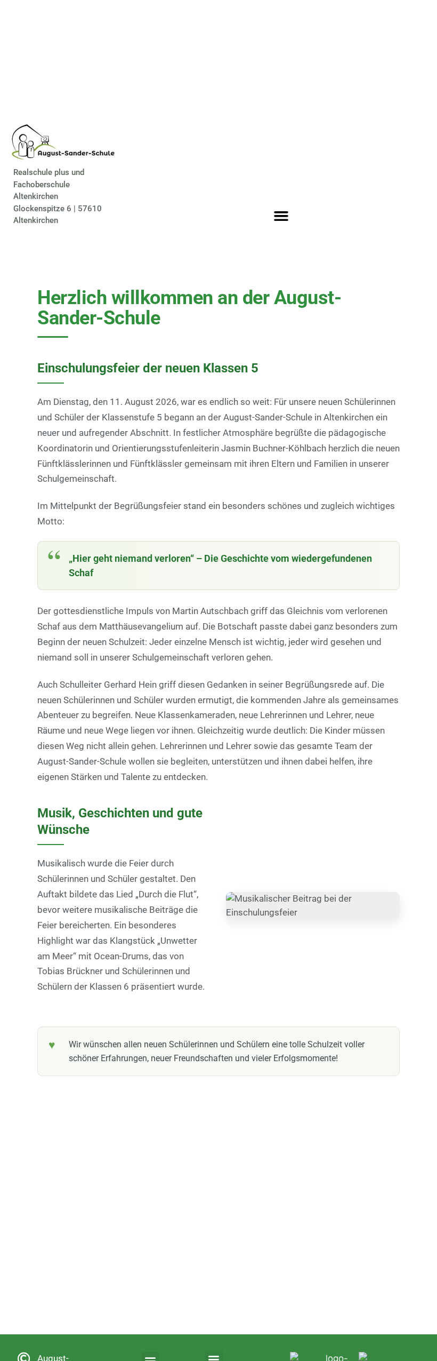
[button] (281, 216)
